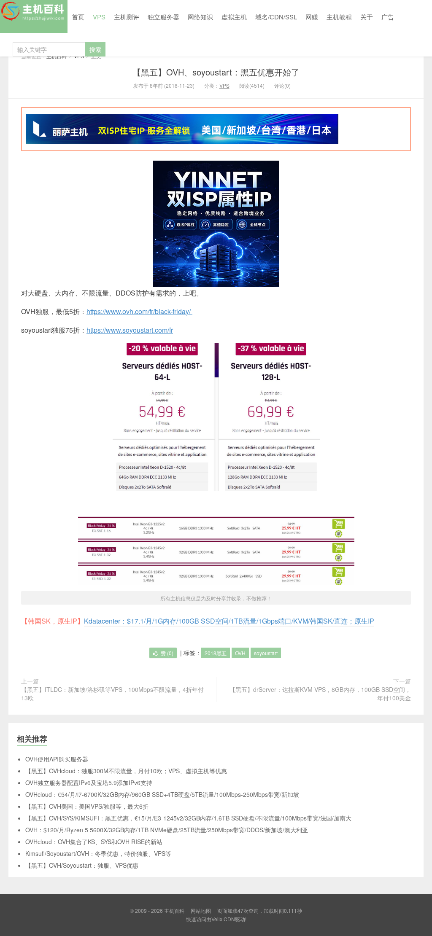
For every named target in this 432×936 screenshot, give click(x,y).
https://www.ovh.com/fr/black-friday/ (139, 311)
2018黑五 (216, 652)
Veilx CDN (223, 919)
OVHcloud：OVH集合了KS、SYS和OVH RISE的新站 (93, 841)
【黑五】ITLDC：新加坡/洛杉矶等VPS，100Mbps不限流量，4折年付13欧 (112, 693)
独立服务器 (163, 16)
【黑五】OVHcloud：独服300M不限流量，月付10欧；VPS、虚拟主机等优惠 (126, 771)
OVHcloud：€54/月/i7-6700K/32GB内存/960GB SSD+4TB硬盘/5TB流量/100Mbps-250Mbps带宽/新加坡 (162, 794)
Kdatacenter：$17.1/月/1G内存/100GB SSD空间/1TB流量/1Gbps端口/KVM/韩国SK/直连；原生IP (229, 621)
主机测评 (126, 16)
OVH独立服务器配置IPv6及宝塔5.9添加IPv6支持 (88, 782)
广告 (387, 16)
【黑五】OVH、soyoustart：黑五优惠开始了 (216, 72)
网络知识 (200, 16)
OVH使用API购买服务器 (56, 759)
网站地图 (201, 910)
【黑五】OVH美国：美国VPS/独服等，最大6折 (86, 806)
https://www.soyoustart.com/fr (129, 330)
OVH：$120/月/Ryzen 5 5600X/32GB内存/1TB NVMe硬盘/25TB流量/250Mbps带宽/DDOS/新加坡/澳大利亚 (166, 830)
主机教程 (339, 16)
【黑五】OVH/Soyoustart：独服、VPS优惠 (81, 865)
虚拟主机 (234, 16)
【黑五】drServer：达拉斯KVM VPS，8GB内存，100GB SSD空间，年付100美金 (320, 693)
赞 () (167, 652)
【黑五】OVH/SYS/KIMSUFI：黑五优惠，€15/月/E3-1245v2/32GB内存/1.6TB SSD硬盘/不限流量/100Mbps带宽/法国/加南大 (188, 818)
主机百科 (34, 16)
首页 (78, 16)
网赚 (311, 16)
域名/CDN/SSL (276, 16)
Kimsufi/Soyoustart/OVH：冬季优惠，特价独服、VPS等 (98, 853)
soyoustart (266, 652)
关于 (366, 16)
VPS (99, 16)
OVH (240, 652)
